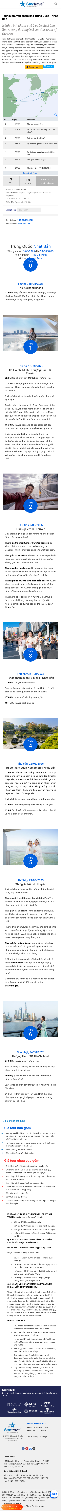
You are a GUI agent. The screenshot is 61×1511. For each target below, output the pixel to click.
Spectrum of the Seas (23, 199)
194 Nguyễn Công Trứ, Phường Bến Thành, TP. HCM (26, 1461)
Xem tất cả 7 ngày (30, 173)
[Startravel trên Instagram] (33, 1448)
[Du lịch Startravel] (31, 4)
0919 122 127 (24, 223)
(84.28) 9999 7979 (39, 1464)
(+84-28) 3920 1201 (26, 220)
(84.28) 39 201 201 (21, 1464)
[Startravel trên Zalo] (30, 1448)
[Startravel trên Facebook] (23, 1448)
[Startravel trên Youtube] (26, 1448)
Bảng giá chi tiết (34, 67)
